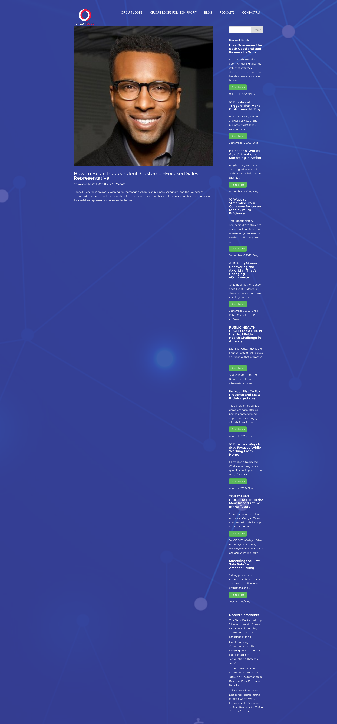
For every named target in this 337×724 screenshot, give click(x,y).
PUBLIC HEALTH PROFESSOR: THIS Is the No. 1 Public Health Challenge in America (245, 334)
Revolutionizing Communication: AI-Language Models (243, 632)
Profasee (234, 319)
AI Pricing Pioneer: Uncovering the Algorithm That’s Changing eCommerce (244, 270)
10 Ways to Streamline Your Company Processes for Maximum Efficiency (245, 206)
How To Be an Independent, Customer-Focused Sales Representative (136, 176)
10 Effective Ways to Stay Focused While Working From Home (245, 449)
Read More (238, 87)
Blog (208, 12)
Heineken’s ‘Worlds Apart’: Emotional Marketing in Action (245, 154)
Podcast (120, 184)
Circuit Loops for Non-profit (173, 12)
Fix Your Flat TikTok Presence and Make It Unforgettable (245, 394)
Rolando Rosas (86, 184)
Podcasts (227, 12)
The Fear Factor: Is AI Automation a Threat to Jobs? (243, 672)
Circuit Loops (131, 12)
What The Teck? (249, 552)
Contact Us (251, 12)
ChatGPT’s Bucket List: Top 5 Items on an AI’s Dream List (245, 624)
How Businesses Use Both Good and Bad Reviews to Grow (245, 48)
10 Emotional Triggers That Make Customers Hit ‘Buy (244, 105)
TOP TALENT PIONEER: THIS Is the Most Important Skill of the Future (246, 501)
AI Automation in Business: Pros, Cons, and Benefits (245, 681)
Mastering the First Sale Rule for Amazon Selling (244, 564)
